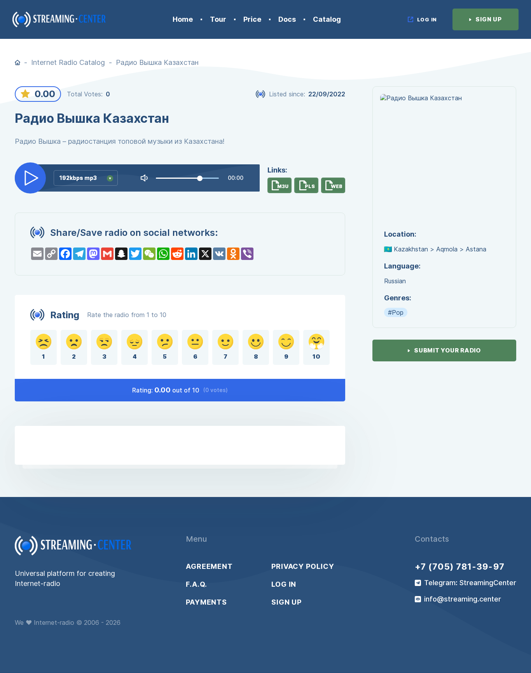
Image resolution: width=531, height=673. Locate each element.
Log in (283, 584)
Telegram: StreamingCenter (470, 583)
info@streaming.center (462, 599)
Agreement (209, 566)
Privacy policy (302, 566)
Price (252, 19)
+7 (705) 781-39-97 (460, 566)
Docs (287, 19)
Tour (218, 19)
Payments (206, 602)
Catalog (327, 19)
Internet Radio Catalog (68, 62)
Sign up (286, 602)
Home (183, 19)
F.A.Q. (196, 584)
